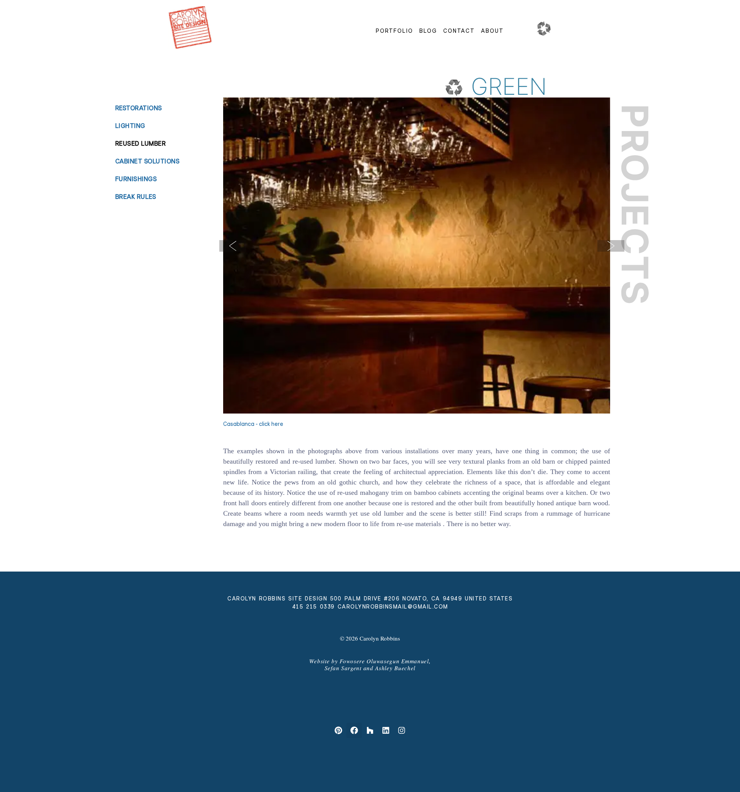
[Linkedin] (386, 730)
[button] (232, 246)
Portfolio (394, 30)
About (492, 30)
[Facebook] (354, 730)
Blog (428, 30)
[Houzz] (370, 730)
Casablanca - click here (253, 423)
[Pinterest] (338, 730)
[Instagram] (401, 730)
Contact (459, 30)
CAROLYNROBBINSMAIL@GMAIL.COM (393, 606)
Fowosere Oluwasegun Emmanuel (384, 661)
